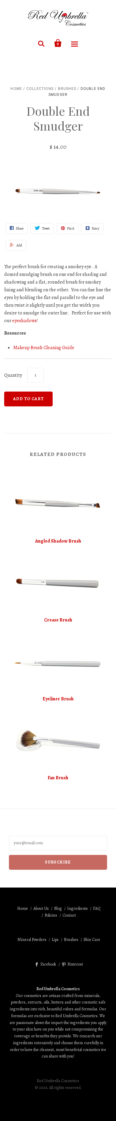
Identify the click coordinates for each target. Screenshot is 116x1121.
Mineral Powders (32, 939)
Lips (55, 939)
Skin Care (92, 939)
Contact (69, 915)
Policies (51, 915)
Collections (40, 89)
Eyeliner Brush (58, 699)
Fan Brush (58, 778)
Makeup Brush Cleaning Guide (43, 347)
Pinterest (75, 964)
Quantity (13, 375)
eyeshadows (24, 320)
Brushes (67, 89)
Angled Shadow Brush (58, 541)
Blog (58, 908)
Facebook (48, 964)
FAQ (97, 908)
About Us (41, 908)
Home (16, 89)
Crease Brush (58, 620)
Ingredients (77, 908)
